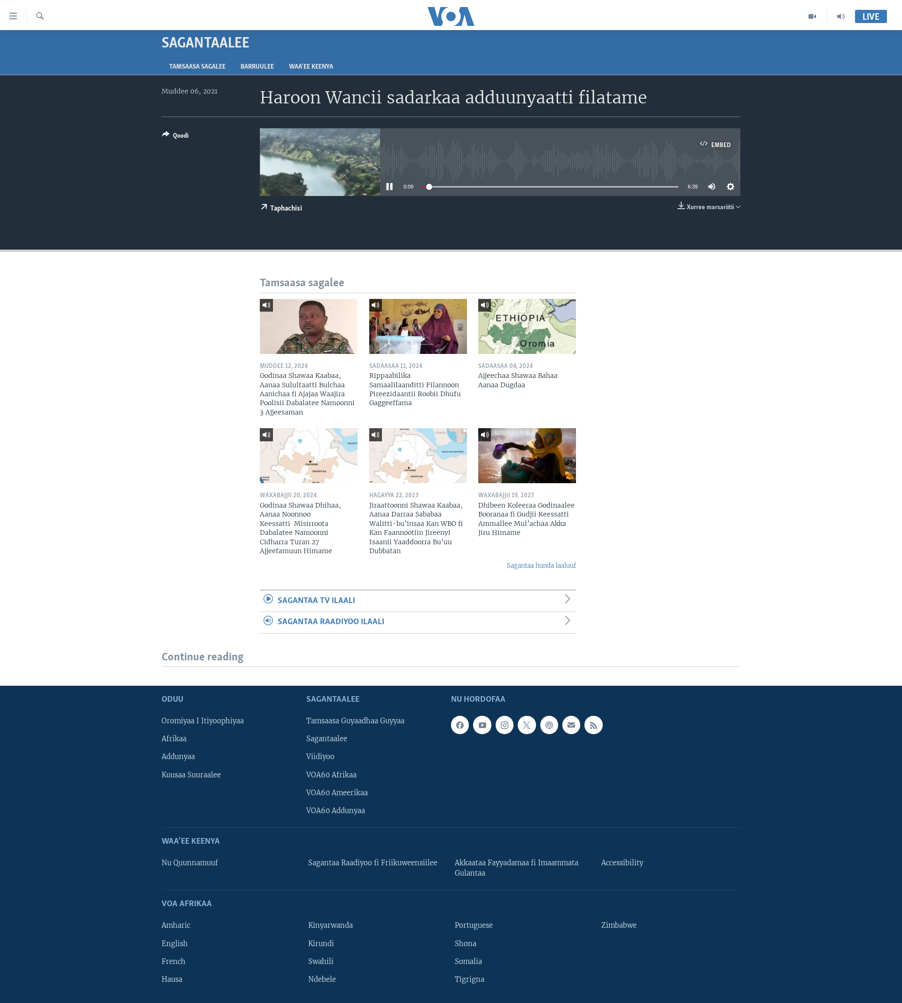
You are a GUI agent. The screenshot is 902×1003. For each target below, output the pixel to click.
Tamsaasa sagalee (197, 67)
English (175, 943)
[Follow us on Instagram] (504, 725)
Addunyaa (178, 756)
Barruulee (257, 67)
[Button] (175, 137)
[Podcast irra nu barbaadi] (549, 725)
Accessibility (622, 863)
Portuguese (474, 925)
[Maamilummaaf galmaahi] (571, 725)
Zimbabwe (619, 925)
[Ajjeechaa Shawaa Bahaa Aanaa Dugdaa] (527, 326)
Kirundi (321, 943)
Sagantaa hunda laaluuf (541, 566)
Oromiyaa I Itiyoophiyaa (203, 721)
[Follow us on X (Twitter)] (527, 725)
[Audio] (841, 16)
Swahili (321, 961)
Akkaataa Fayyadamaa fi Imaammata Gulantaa (516, 868)
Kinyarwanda (330, 925)
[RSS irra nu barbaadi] (593, 725)
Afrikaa (174, 739)
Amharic (176, 925)
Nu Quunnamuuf (190, 863)
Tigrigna (469, 979)
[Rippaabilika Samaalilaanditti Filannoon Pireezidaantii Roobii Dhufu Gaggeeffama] (418, 326)
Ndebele (322, 979)
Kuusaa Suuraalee (191, 774)
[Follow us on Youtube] (482, 725)
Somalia (468, 961)
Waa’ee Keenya (311, 67)
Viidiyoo (320, 756)
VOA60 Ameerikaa (337, 792)
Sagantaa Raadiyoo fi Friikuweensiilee (372, 863)
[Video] (812, 16)
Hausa (172, 979)
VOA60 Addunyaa (335, 810)
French (174, 961)
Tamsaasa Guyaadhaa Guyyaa (355, 721)
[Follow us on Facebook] (460, 725)
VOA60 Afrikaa (331, 774)
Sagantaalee (326, 739)
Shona (465, 943)
